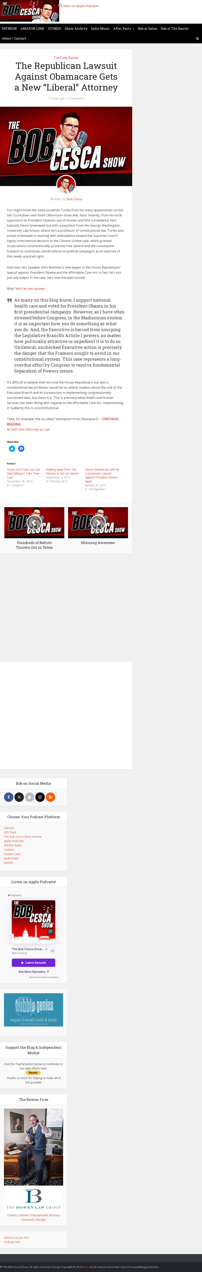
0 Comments (76, 98)
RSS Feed (10, 832)
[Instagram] (40, 797)
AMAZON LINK (32, 28)
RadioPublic (11, 858)
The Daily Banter (66, 58)
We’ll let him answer (30, 288)
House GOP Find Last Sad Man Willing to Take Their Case (23, 473)
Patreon (9, 828)
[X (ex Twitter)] (19, 797)
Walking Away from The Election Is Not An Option (62, 471)
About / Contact (14, 38)
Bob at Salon (147, 28)
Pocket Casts (12, 854)
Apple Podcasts (14, 841)
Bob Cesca (74, 199)
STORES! (54, 28)
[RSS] (50, 797)
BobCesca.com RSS (16, 1238)
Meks (85, 1267)
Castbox (9, 849)
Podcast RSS (12, 1242)
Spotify (8, 862)
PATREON (9, 28)
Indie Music (100, 28)
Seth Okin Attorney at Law (30, 429)
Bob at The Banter (175, 28)
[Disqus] (66, 609)
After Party (122, 28)
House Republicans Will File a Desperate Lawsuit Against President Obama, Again (102, 475)
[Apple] (29, 797)
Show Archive (76, 28)
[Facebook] (8, 797)
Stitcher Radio (13, 845)
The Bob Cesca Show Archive (22, 836)
